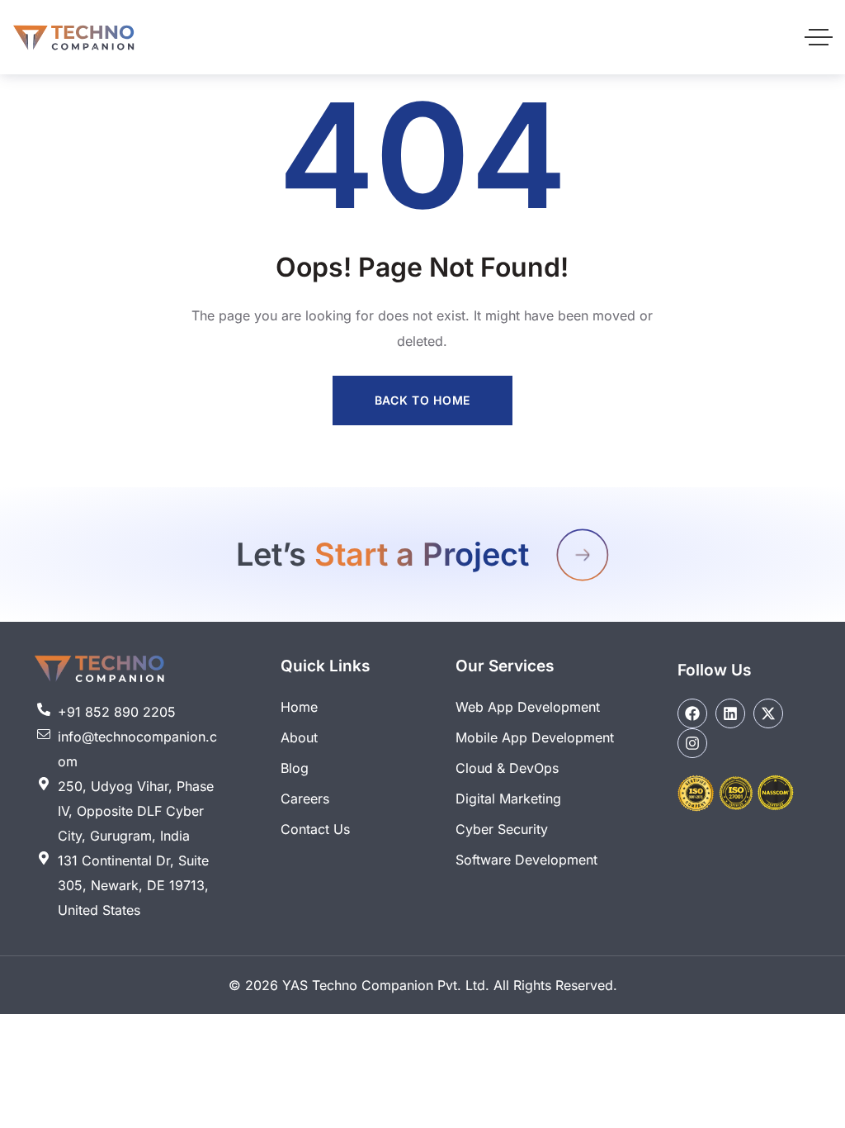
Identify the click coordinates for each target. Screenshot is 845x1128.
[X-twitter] (768, 713)
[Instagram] (692, 743)
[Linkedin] (730, 713)
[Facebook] (692, 713)
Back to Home (422, 400)
